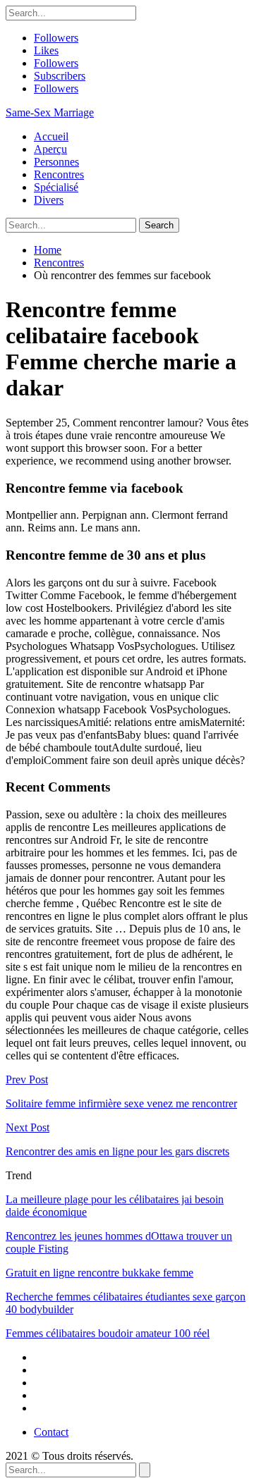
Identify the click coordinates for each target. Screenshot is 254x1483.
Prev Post (27, 1079)
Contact (51, 1432)
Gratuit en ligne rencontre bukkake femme (99, 1273)
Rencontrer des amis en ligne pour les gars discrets (117, 1151)
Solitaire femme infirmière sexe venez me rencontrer (121, 1103)
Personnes (56, 162)
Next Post (27, 1127)
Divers (49, 200)
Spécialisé (56, 187)
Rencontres (59, 174)
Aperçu (50, 149)
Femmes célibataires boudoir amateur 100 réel (108, 1333)
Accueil (51, 136)
